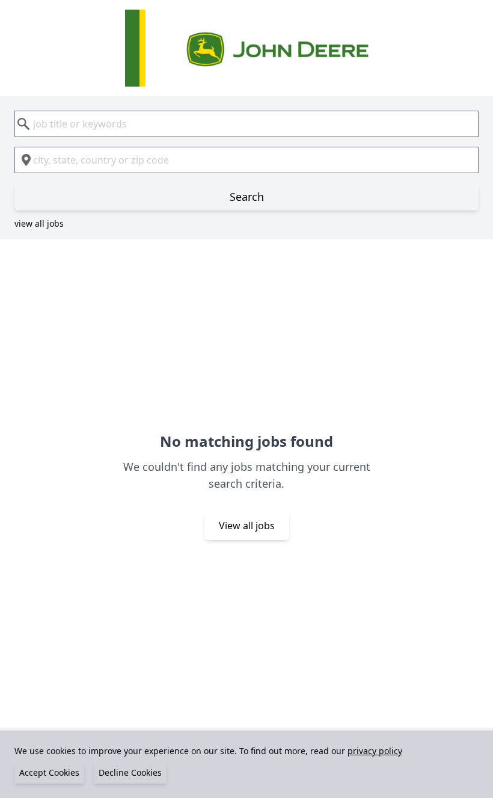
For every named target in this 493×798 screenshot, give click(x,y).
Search (247, 196)
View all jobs (247, 525)
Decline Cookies (130, 772)
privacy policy (375, 751)
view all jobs (39, 223)
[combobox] (246, 124)
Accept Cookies (49, 772)
